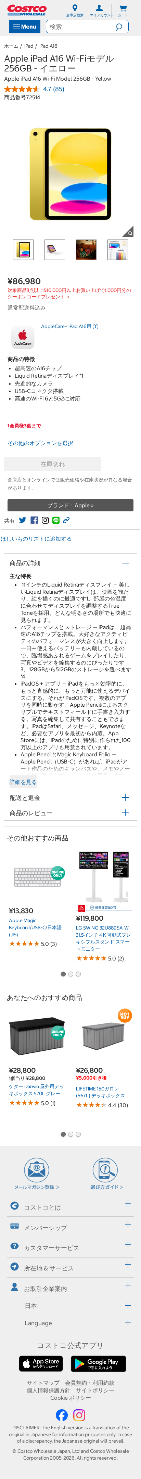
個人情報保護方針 (48, 1390)
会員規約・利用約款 (89, 1382)
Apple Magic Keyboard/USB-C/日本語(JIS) (35, 927)
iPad (29, 46)
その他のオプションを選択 (40, 443)
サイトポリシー (95, 1390)
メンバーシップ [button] (45, 1227)
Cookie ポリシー (70, 1397)
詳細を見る (23, 781)
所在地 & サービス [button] (49, 1268)
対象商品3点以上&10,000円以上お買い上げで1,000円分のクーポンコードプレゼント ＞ (69, 293)
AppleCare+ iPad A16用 (66, 326)
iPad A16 (48, 46)
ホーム (11, 46)
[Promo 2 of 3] (70, 974)
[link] (22, 520)
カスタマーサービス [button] (51, 1248)
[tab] (70, 1205)
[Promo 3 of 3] (78, 974)
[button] (121, 26)
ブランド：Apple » (70, 505)
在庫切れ (52, 464)
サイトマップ (43, 1382)
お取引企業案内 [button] (45, 1289)
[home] (27, 10)
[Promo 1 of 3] (63, 974)
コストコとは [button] (42, 1207)
